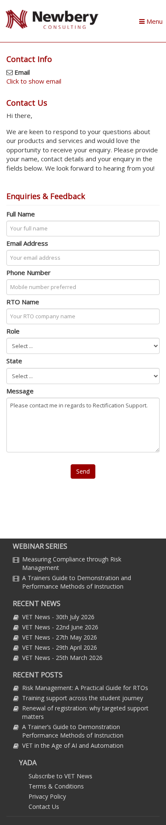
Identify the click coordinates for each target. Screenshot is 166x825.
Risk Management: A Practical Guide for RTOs (85, 688)
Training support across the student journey (82, 698)
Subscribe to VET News (60, 776)
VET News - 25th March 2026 (62, 658)
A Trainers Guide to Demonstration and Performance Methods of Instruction (76, 582)
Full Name (20, 214)
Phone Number (28, 272)
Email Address (27, 243)
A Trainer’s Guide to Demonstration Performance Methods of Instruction (72, 731)
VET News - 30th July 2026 (58, 617)
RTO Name (22, 301)
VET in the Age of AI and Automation (72, 745)
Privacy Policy (47, 796)
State (14, 360)
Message (20, 391)
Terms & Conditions (56, 786)
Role (13, 331)
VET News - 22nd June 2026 (60, 627)
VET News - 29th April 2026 (59, 647)
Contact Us (44, 807)
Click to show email (33, 81)
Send (83, 471)
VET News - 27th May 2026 (59, 637)
